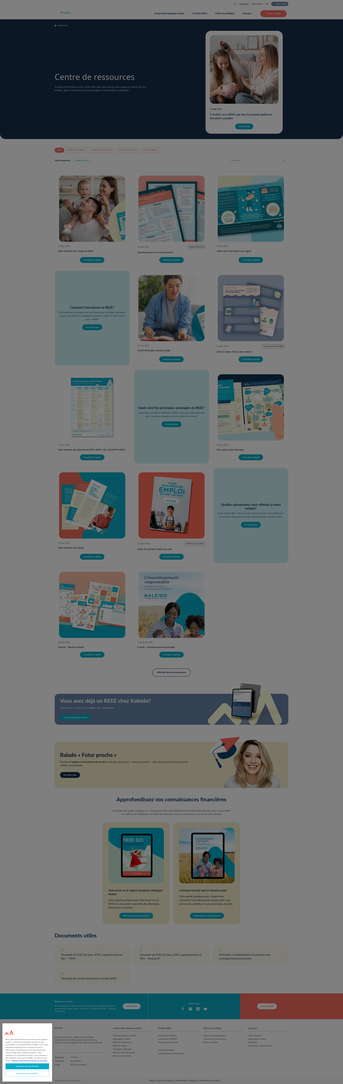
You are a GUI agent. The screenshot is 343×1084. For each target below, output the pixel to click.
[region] (27, 1052)
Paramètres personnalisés (27, 1073)
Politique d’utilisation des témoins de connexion (29, 1060)
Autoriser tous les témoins (27, 1066)
